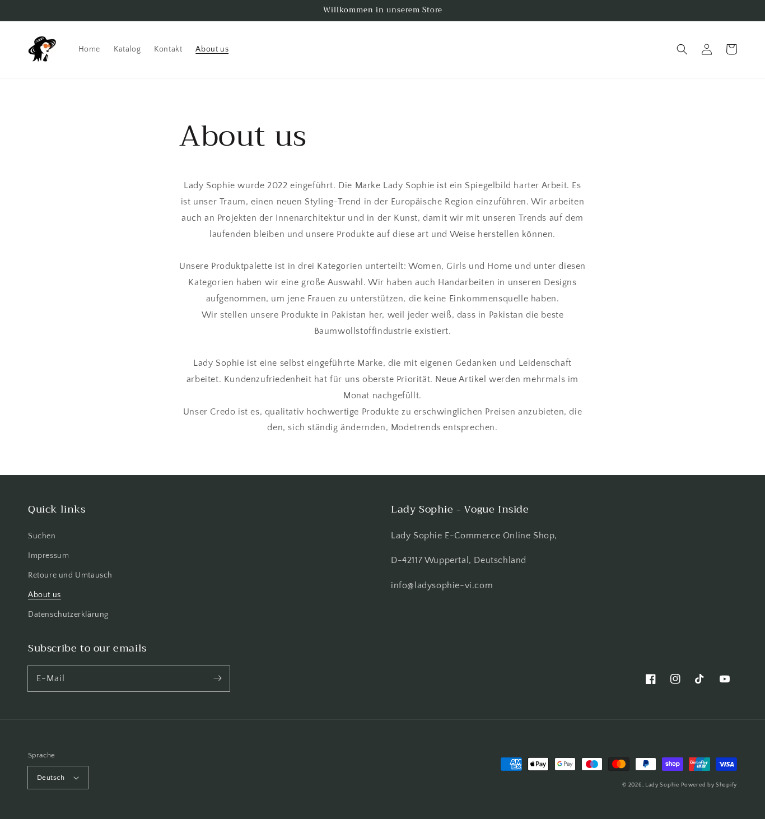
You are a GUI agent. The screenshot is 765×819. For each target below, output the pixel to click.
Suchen (42, 536)
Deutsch (51, 777)
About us (44, 594)
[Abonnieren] (217, 678)
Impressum (48, 555)
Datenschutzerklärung (68, 614)
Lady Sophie (662, 785)
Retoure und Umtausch (70, 575)
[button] (682, 49)
